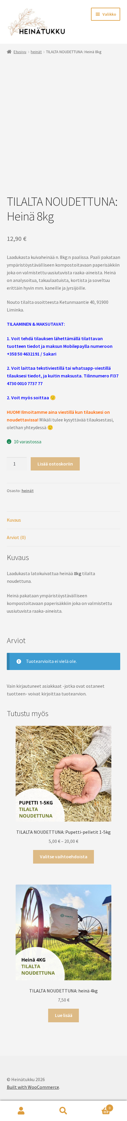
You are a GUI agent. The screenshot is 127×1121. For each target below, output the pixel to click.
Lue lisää (63, 1015)
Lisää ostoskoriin (55, 464)
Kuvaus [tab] (14, 520)
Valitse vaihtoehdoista (63, 856)
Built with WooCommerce (33, 1087)
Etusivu (20, 51)
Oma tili (21, 1111)
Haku (63, 1111)
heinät (36, 51)
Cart (98, 1105)
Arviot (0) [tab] (16, 537)
